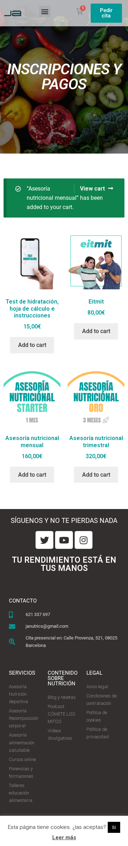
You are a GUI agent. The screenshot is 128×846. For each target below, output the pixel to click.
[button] (45, 11)
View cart (92, 188)
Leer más (64, 837)
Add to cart (32, 345)
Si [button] (114, 827)
